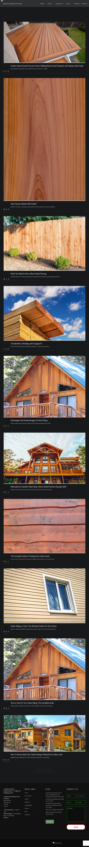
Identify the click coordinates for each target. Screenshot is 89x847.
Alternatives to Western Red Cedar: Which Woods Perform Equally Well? (38, 486)
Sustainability (28, 805)
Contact (84, 3)
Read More (80, 72)
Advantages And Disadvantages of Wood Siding (29, 420)
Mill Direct (27, 802)
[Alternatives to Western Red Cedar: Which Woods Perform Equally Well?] (44, 458)
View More (50, 821)
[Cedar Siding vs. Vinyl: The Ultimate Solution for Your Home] (44, 595)
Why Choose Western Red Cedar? (24, 203)
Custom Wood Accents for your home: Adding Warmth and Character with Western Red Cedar (47, 65)
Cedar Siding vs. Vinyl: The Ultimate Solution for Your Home (33, 626)
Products (59, 3)
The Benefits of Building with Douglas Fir (26, 343)
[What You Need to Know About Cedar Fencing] (44, 243)
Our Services (28, 796)
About (50, 3)
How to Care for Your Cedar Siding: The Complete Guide (32, 702)
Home (42, 3)
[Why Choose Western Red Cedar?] (44, 139)
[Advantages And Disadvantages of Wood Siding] (44, 386)
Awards (27, 799)
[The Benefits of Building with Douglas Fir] (44, 313)
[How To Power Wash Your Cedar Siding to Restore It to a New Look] (44, 733)
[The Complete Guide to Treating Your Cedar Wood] (44, 526)
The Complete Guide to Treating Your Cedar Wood (30, 556)
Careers (77, 3)
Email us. (6, 817)
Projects (27, 808)
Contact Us (27, 814)
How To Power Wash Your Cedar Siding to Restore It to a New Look (36, 754)
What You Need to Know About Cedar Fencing (28, 273)
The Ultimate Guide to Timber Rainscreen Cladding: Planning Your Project (54, 805)
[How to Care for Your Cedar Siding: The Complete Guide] (44, 669)
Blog (68, 3)
